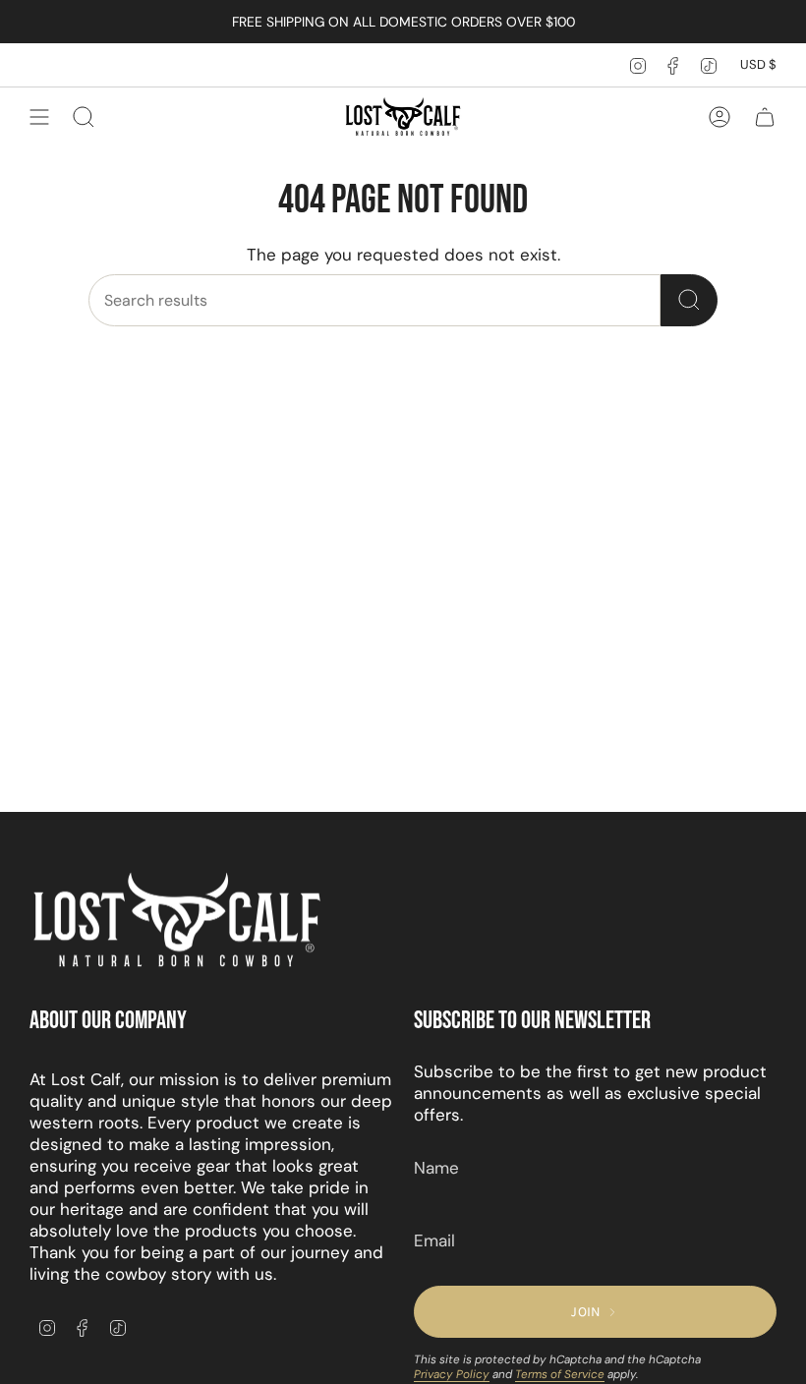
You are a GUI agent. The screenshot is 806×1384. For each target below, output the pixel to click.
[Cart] (764, 117)
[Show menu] (39, 117)
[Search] (689, 300)
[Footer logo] (176, 921)
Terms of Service (559, 1374)
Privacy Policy (451, 1374)
